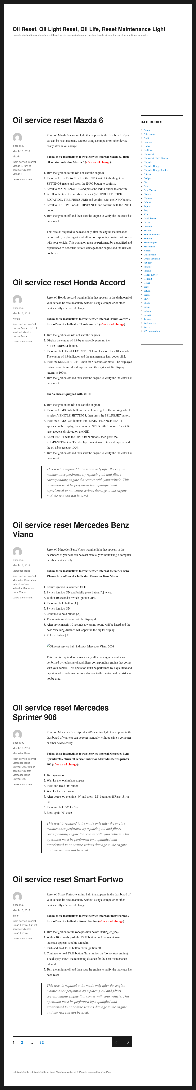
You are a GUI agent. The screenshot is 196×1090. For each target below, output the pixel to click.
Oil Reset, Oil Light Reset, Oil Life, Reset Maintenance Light (89, 29)
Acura (147, 130)
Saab (146, 286)
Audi (146, 138)
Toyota (147, 319)
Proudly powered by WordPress (95, 1072)
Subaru (147, 311)
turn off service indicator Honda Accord (25, 332)
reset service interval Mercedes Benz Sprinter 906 (24, 762)
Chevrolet (149, 154)
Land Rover (150, 218)
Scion (147, 294)
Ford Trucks (150, 190)
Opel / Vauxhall (152, 258)
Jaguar (147, 206)
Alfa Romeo (150, 134)
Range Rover (150, 274)
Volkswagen (150, 323)
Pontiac (148, 266)
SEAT (147, 298)
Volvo (147, 327)
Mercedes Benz (21, 570)
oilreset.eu (18, 145)
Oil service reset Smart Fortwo (68, 878)
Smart (16, 915)
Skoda (147, 302)
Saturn (147, 290)
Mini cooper (150, 242)
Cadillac (148, 150)
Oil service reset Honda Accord (69, 282)
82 (43, 1042)
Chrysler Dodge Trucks (155, 170)
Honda (16, 318)
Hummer (148, 198)
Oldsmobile (150, 254)
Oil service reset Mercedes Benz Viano (71, 529)
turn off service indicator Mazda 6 (22, 170)
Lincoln (148, 226)
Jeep (146, 210)
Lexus (147, 222)
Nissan (147, 250)
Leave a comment (23, 179)
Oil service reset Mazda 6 (58, 119)
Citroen (148, 174)
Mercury (148, 238)
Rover (147, 282)
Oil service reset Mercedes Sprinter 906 (61, 712)
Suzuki (147, 315)
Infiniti (147, 202)
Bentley (148, 142)
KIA (146, 214)
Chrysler (148, 162)
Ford (146, 186)
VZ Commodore (152, 331)
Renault (148, 278)
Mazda (16, 156)
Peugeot (148, 262)
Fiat (146, 182)
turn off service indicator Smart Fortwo (25, 929)
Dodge (147, 178)
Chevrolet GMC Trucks (156, 158)
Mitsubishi (149, 246)
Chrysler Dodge (152, 166)
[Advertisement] (98, 87)
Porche (147, 270)
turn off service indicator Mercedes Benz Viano (23, 588)
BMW (147, 146)
